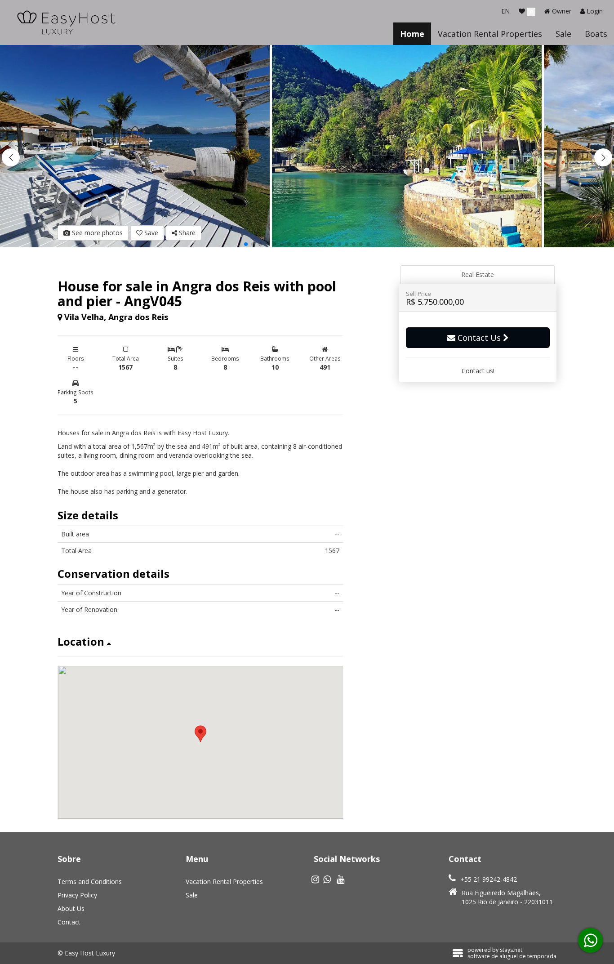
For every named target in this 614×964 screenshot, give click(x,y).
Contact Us (479, 337)
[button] (603, 157)
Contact (69, 922)
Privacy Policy (77, 895)
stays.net (511, 950)
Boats (596, 33)
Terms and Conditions (90, 881)
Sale (563, 33)
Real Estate (477, 274)
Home (412, 33)
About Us (71, 908)
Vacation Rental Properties (490, 33)
